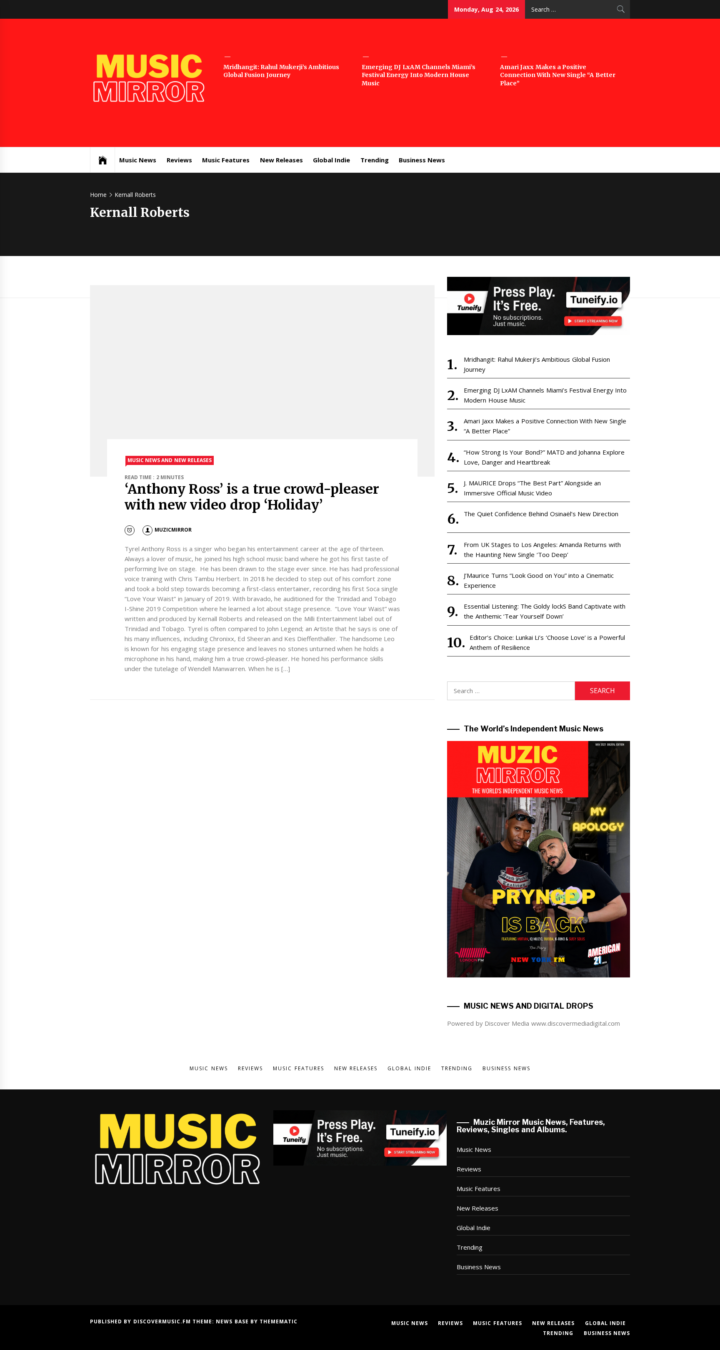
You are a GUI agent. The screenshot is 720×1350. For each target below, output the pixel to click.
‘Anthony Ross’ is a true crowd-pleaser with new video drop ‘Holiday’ (252, 497)
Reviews (179, 160)
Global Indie (331, 160)
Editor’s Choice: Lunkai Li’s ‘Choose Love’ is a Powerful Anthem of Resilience (547, 642)
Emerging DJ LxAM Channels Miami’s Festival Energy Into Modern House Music (418, 75)
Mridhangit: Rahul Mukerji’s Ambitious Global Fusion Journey (281, 71)
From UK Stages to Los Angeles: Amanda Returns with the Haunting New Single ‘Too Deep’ (542, 549)
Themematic (279, 1321)
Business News (422, 160)
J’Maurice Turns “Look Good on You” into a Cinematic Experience (538, 580)
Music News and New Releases (170, 460)
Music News (137, 160)
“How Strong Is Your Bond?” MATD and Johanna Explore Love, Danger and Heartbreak (544, 457)
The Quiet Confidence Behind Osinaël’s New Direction (541, 514)
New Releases (281, 160)
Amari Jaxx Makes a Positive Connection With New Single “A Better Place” (557, 75)
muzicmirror (173, 529)
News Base (233, 1321)
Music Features (226, 160)
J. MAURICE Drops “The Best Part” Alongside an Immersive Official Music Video (532, 488)
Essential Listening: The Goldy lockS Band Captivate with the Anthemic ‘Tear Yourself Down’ (544, 611)
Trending (374, 160)
